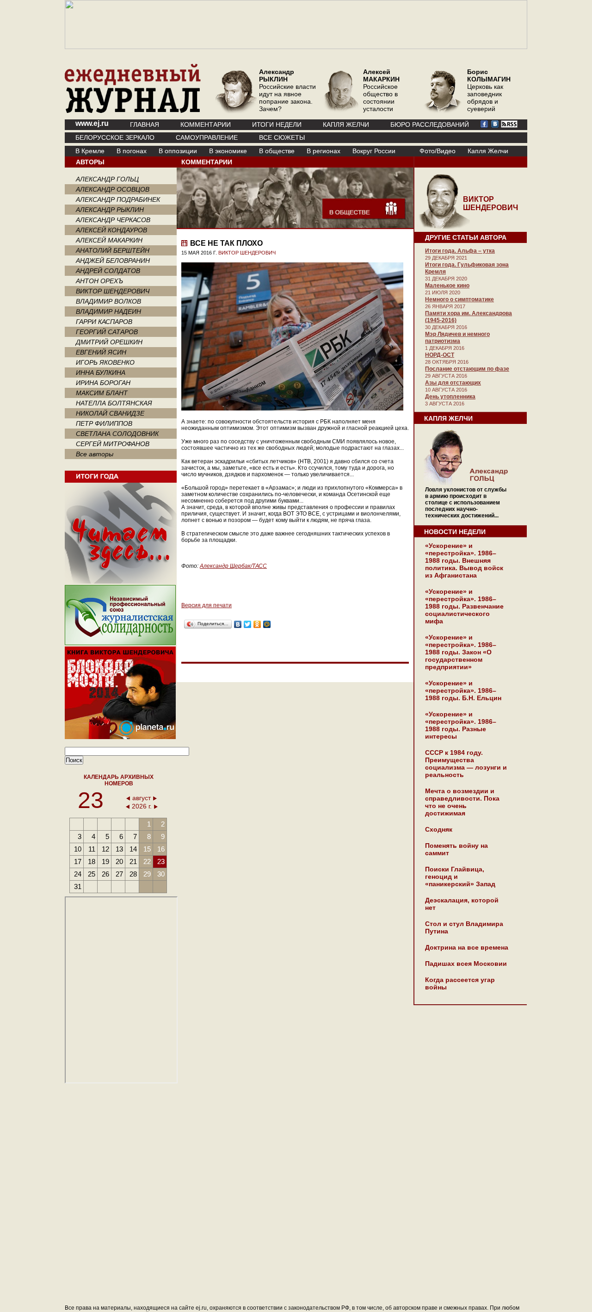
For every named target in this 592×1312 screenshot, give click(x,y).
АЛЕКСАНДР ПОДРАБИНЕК (118, 199)
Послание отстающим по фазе (467, 369)
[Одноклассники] (257, 624)
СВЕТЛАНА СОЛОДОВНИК (117, 433)
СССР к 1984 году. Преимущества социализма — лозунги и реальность (466, 763)
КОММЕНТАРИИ (205, 124)
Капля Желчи (488, 151)
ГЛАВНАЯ (144, 124)
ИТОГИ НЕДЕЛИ (277, 124)
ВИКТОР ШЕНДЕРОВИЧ (112, 291)
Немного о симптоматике (459, 299)
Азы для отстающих (453, 382)
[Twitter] (248, 624)
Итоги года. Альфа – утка (460, 251)
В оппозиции (178, 151)
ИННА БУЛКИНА (100, 372)
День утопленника (450, 396)
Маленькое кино (447, 285)
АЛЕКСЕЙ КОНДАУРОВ (111, 230)
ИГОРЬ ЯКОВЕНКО (105, 362)
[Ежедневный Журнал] (133, 111)
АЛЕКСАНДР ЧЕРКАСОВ (113, 220)
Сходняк (438, 829)
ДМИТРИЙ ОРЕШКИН (109, 342)
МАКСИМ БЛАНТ (102, 393)
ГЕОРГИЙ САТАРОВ (107, 332)
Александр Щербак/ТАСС (233, 566)
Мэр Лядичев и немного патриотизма (457, 337)
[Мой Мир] (267, 624)
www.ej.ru (92, 123)
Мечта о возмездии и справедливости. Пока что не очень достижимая (462, 802)
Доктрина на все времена (466, 947)
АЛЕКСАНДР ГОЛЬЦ (107, 179)
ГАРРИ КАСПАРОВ (104, 321)
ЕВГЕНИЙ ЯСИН (101, 352)
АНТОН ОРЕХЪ (99, 281)
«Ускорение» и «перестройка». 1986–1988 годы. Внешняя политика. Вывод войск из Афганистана (464, 560)
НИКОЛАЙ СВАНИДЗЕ (110, 413)
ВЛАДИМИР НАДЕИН (108, 311)
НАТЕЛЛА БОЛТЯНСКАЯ (114, 403)
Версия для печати (206, 605)
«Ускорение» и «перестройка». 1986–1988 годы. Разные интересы (460, 725)
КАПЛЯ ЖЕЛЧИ (346, 124)
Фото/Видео (437, 151)
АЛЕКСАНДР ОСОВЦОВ (112, 189)
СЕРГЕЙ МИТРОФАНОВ (112, 444)
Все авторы (94, 454)
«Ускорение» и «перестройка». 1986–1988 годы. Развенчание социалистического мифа (464, 606)
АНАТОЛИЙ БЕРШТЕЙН (112, 250)
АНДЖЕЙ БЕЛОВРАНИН (113, 260)
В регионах (323, 151)
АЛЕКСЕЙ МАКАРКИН (109, 240)
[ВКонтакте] (238, 624)
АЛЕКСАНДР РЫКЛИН (110, 209)
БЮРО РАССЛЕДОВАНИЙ (429, 124)
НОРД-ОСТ (439, 355)
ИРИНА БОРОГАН (103, 382)
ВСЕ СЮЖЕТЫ (282, 137)
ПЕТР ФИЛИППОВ (104, 423)
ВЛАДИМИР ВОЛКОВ (108, 301)
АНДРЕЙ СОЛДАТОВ (108, 270)
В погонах (132, 151)
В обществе (277, 151)
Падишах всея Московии (466, 963)
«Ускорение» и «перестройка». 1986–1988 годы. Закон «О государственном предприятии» (460, 652)
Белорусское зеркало (114, 137)
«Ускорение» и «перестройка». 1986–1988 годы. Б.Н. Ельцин (463, 690)
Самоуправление (207, 137)
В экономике (228, 151)
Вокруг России (373, 151)
